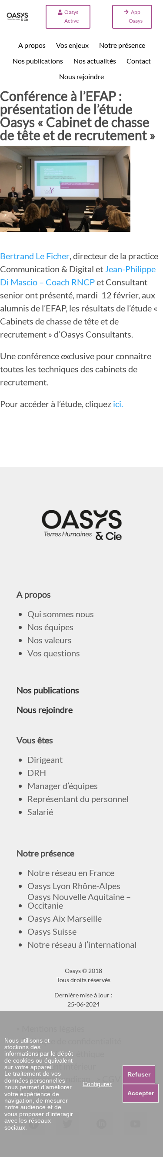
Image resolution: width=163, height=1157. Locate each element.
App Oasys (136, 16)
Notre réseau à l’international (81, 944)
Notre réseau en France (70, 872)
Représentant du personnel (78, 798)
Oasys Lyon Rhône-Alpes (73, 885)
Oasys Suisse (52, 931)
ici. (117, 403)
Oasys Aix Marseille (64, 918)
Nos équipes (50, 627)
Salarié (40, 811)
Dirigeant (45, 759)
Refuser (138, 1074)
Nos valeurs (49, 640)
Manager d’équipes (62, 785)
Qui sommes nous (60, 614)
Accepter (140, 1093)
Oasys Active (71, 16)
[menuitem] (32, 45)
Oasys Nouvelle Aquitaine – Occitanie (79, 901)
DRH (36, 772)
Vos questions (53, 653)
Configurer (97, 1083)
